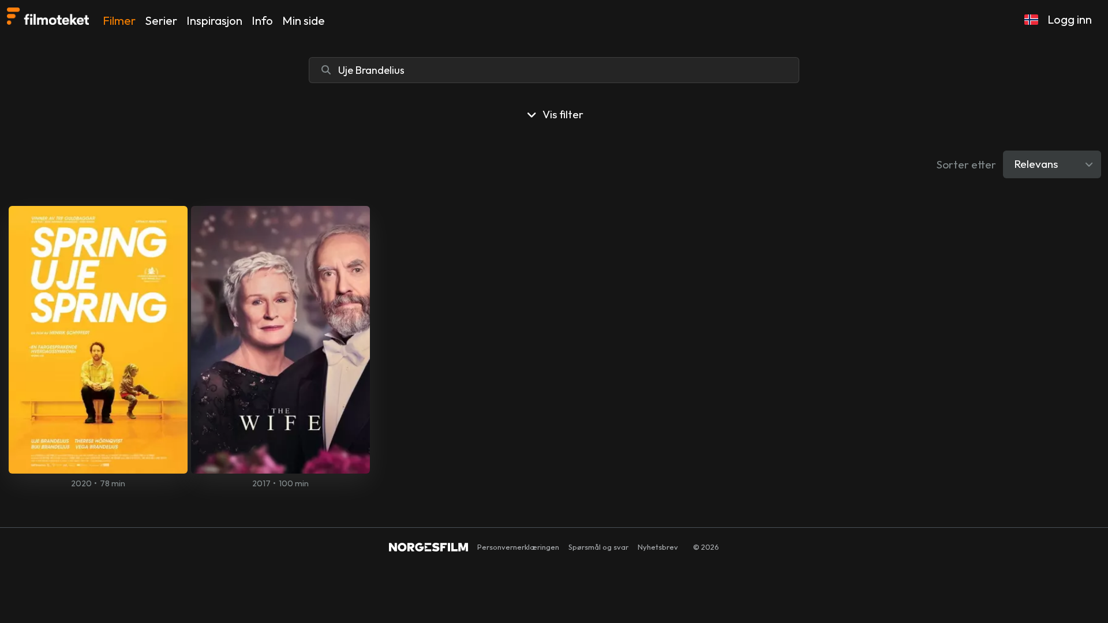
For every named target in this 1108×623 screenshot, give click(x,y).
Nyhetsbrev (658, 546)
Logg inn (1069, 19)
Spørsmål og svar (598, 546)
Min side (303, 20)
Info (262, 20)
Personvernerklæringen (518, 546)
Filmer (119, 20)
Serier (161, 20)
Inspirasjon (214, 20)
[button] (1031, 19)
